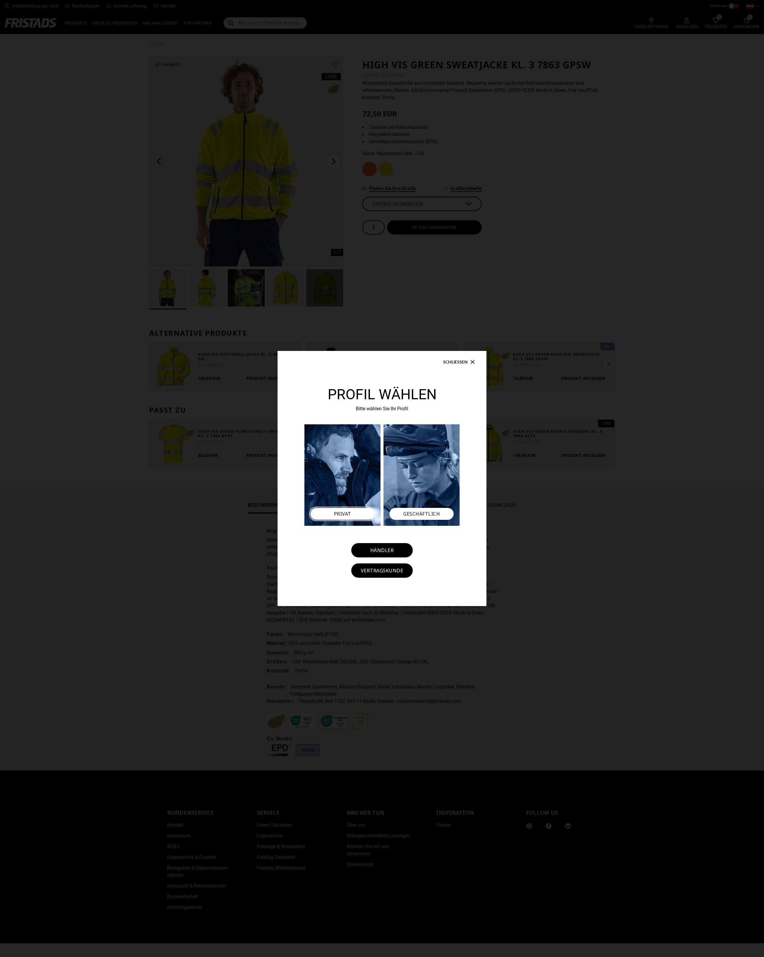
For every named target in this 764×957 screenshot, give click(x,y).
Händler (382, 550)
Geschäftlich (421, 514)
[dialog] (382, 478)
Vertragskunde (382, 570)
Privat (342, 514)
